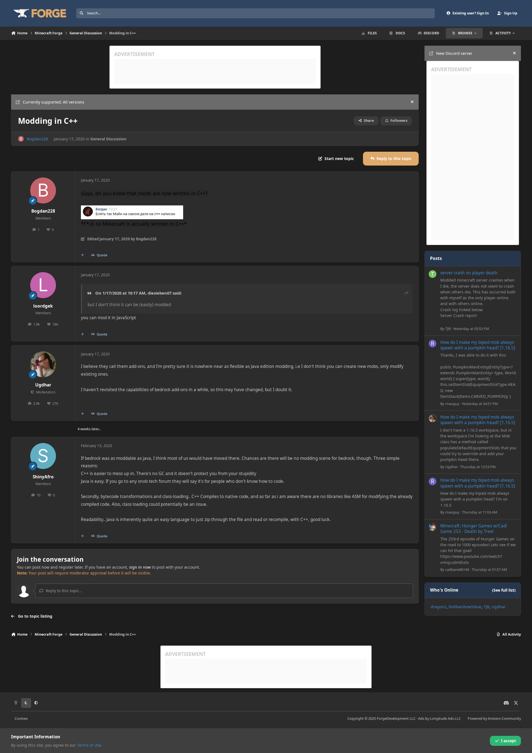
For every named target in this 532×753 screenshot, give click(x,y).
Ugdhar (43, 385)
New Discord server (454, 53)
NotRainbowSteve (465, 606)
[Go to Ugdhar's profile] (43, 364)
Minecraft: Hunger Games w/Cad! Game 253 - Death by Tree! (473, 528)
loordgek (43, 306)
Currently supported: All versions (53, 102)
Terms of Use (89, 745)
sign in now (140, 567)
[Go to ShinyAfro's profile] (43, 456)
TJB (448, 328)
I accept (508, 740)
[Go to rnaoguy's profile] (432, 343)
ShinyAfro (43, 477)
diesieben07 (160, 293)
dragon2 (438, 606)
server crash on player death (469, 273)
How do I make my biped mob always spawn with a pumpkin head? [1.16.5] (477, 345)
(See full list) (504, 590)
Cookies (21, 718)
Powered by (494, 718)
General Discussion (108, 138)
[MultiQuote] (82, 255)
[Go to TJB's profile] (432, 274)
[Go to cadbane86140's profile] (432, 527)
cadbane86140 (457, 569)
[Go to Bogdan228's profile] (21, 139)
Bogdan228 (37, 138)
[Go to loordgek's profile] (43, 285)
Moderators (45, 392)
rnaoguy (452, 403)
